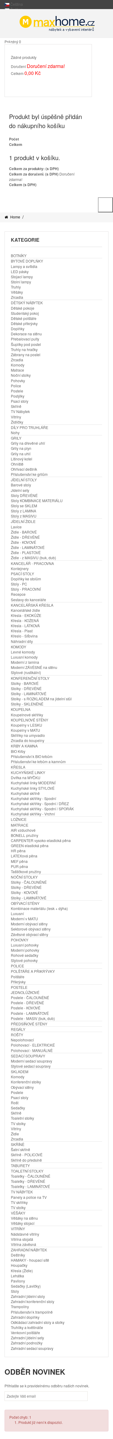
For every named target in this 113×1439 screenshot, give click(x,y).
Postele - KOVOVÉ (25, 1007)
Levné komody (23, 651)
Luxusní (17, 913)
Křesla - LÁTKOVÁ (25, 625)
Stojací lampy (22, 276)
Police (16, 385)
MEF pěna (19, 861)
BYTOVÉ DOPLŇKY (27, 260)
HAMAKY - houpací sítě (30, 1260)
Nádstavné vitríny (25, 1234)
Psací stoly (19, 401)
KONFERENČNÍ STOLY (30, 678)
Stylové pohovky (24, 960)
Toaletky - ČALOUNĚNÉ (30, 1176)
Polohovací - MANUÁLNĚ (32, 1050)
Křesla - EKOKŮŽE (26, 615)
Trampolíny (20, 1306)
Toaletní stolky (22, 1118)
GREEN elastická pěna (30, 845)
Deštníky (18, 1254)
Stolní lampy (21, 281)
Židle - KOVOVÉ (23, 542)
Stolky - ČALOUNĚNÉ (29, 882)
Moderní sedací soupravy (31, 1060)
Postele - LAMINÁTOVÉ (30, 1013)
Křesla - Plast (22, 630)
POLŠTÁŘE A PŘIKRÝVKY (33, 971)
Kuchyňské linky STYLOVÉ (33, 788)
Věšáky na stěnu (24, 1218)
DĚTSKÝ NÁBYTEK (27, 302)
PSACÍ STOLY (22, 573)
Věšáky (17, 292)
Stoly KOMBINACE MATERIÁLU (37, 500)
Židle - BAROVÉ (24, 531)
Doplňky (17, 328)
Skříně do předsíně (26, 1160)
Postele (17, 390)
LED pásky (20, 271)
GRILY (16, 437)
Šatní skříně (20, 1149)
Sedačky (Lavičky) (26, 1286)
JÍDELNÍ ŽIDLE (23, 521)
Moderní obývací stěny (29, 923)
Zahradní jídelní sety (27, 1337)
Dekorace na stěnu (26, 333)
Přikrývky (18, 981)
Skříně (16, 406)
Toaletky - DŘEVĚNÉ (28, 1181)
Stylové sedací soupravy (31, 1066)
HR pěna (18, 850)
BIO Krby (18, 751)
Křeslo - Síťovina (24, 635)
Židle (15, 1133)
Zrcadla (17, 297)
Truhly (16, 286)
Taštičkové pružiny (26, 871)
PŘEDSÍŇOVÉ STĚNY (29, 1023)
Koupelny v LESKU (26, 725)
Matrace (17, 370)
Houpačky (19, 1265)
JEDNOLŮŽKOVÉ (25, 992)
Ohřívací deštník (24, 469)
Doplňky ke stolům (26, 578)
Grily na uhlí (20, 453)
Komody (17, 364)
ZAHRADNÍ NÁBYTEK (29, 1249)
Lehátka (17, 1275)
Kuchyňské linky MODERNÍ (33, 782)
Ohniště (17, 463)
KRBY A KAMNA (24, 745)
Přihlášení (86, 199)
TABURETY (20, 1165)
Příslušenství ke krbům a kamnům (38, 761)
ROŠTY (17, 1034)
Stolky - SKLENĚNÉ (27, 703)
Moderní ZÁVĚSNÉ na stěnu (34, 667)
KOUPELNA (20, 709)
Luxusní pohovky (25, 944)
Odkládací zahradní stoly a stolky (37, 1322)
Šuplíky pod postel (26, 344)
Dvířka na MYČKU (25, 777)
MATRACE (19, 825)
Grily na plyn (21, 448)
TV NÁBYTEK (22, 1191)
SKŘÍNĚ (17, 1144)
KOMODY (18, 646)
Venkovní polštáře (25, 1332)
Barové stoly (21, 484)
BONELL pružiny (24, 835)
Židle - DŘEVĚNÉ (25, 537)
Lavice (16, 526)
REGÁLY (18, 1029)
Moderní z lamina (25, 662)
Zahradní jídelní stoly (28, 1296)
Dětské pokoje (22, 308)
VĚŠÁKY (18, 1212)
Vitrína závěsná (23, 1244)
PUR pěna (19, 866)
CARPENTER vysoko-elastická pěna (41, 840)
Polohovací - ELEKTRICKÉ (33, 1044)
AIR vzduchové (23, 830)
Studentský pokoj (25, 313)
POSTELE (19, 987)
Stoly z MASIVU (23, 515)
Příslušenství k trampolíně (32, 1312)
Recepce (18, 594)
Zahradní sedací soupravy (32, 1348)
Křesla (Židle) (22, 1270)
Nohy (15, 432)
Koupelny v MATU (25, 730)
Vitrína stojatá (22, 1239)
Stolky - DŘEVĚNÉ (26, 688)
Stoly (15, 1291)
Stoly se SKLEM (24, 505)
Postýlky (17, 395)
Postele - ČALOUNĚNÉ (30, 997)
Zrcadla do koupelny (27, 740)
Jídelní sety (20, 490)
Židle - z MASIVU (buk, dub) (33, 557)
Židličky (17, 421)
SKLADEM (19, 1071)
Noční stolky (21, 375)
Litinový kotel (21, 458)
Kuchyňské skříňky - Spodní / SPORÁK (42, 808)
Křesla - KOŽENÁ (25, 620)
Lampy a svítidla (24, 266)
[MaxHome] (56, 23)
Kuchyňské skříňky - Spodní (33, 798)
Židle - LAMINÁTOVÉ (28, 547)
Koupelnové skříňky (27, 714)
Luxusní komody (24, 657)
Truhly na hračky (24, 349)
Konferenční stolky (26, 1081)
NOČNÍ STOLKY (24, 876)
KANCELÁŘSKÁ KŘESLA (32, 605)
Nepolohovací (22, 1039)
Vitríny (16, 416)
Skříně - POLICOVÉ (26, 1154)
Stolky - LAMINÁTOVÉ (28, 693)
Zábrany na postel (25, 354)
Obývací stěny (22, 1087)
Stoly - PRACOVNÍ (26, 589)
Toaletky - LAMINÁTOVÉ (30, 1186)
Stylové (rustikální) (26, 672)
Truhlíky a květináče (27, 1327)
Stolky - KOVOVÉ (24, 892)
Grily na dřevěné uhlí (28, 443)
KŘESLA (18, 767)
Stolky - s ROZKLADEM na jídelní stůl (41, 698)
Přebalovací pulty (25, 338)
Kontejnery (20, 568)
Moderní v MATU (24, 918)
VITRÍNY (18, 1228)
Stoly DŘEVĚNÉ (24, 495)
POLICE (17, 965)
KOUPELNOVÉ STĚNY (29, 719)
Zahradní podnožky (26, 1342)
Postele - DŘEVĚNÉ (27, 1002)
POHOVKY (19, 939)
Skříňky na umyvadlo (28, 735)
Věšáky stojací (22, 1223)
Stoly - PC (19, 583)
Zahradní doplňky (25, 1317)
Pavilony (18, 1280)
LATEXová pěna (24, 855)
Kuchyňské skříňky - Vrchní (33, 813)
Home (14, 216)
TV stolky (18, 1123)
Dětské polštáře (23, 318)
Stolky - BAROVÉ (25, 683)
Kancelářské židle (25, 610)
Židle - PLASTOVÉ (26, 552)
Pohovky (18, 380)
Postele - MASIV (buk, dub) (33, 1018)
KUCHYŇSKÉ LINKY (28, 772)
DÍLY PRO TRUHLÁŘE (29, 427)
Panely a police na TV (29, 1197)
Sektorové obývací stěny (31, 928)
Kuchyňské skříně (25, 793)
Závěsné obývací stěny (29, 934)
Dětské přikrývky (24, 323)
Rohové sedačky (24, 955)
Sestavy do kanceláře (28, 599)
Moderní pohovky (25, 950)
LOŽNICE (19, 819)
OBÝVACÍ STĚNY (25, 903)
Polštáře (17, 976)
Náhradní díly (22, 641)
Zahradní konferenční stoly (32, 1301)
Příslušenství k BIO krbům (31, 756)
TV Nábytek (20, 411)
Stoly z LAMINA (23, 510)
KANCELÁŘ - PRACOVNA (32, 563)
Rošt (14, 1102)
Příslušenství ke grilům (29, 474)
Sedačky (18, 1107)
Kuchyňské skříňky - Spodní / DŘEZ (40, 803)
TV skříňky (19, 1202)
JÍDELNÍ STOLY (24, 479)
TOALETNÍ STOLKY (27, 1170)
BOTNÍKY (19, 255)
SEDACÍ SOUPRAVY (28, 1055)
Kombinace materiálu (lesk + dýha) (39, 908)
